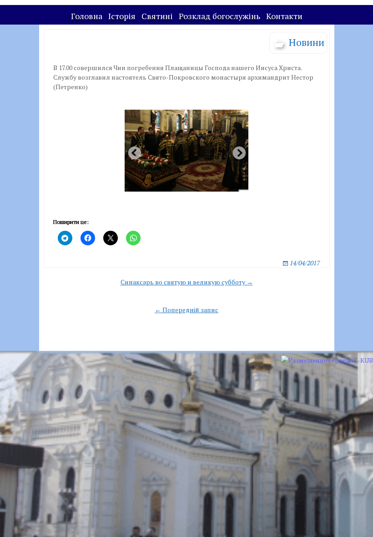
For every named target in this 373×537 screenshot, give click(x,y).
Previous (131, 150)
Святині (157, 15)
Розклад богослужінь (219, 15)
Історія (122, 15)
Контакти (284, 15)
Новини (306, 42)
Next (236, 150)
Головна (86, 15)
